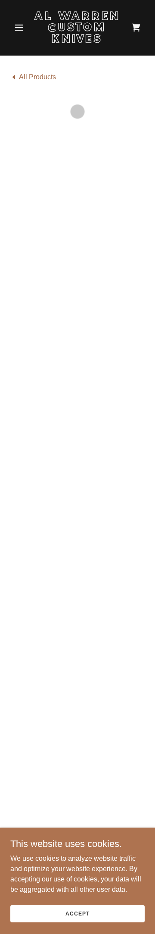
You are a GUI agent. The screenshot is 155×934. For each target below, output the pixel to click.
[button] (20, 27)
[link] (77, 40)
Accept (77, 913)
